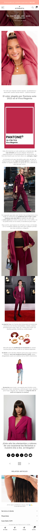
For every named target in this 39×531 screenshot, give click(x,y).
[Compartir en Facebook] (8, 455)
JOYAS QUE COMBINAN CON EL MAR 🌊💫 (19, 505)
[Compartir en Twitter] (13, 455)
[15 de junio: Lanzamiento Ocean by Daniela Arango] (10, 464)
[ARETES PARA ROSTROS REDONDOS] (29, 464)
